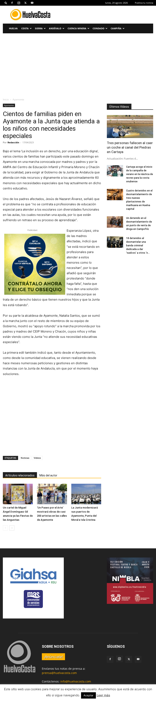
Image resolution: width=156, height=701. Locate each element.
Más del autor (48, 475)
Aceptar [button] (88, 695)
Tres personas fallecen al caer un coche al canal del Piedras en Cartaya (130, 147)
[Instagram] (19, 3)
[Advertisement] (105, 15)
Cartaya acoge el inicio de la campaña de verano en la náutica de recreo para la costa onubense (139, 174)
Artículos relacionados (20, 475)
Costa (25, 28)
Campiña (116, 28)
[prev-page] (5, 527)
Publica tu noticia (144, 2)
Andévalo (55, 28)
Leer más (103, 695)
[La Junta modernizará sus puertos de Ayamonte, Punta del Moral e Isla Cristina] (86, 494)
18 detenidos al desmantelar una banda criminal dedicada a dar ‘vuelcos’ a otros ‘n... (138, 245)
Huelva (13, 28)
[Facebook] (12, 3)
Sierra (39, 28)
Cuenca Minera (77, 28)
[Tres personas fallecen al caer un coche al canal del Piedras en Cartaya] (130, 126)
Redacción (13, 142)
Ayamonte (9, 105)
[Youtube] (32, 3)
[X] (25, 3)
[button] (6, 2)
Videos (37, 457)
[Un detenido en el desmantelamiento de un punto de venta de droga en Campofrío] (115, 222)
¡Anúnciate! (53, 656)
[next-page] (11, 527)
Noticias (25, 457)
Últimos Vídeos (119, 106)
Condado (98, 28)
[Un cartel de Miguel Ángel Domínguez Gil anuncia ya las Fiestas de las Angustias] (18, 494)
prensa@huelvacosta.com (59, 673)
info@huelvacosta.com (75, 681)
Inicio (6, 99)
